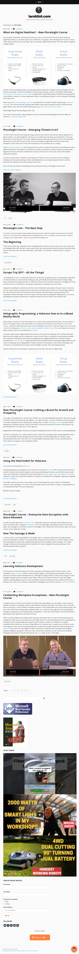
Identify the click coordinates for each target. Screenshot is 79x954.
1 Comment (19, 511)
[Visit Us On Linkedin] (11, 925)
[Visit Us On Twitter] (4, 925)
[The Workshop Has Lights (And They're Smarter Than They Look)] (39, 814)
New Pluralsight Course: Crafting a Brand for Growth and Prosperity (38, 411)
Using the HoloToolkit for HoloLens (24, 460)
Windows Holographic (10, 478)
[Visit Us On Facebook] (8, 925)
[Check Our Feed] (17, 925)
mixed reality (7, 504)
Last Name (6, 892)
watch (39, 633)
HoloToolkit (68, 474)
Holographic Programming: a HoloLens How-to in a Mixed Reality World (38, 315)
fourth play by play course (15, 147)
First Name (6, 884)
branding (7, 451)
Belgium (13, 573)
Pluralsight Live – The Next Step (22, 228)
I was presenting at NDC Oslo (24, 102)
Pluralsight (34, 330)
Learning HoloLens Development (23, 566)
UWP (14, 504)
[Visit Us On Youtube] (14, 925)
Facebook (21, 340)
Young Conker (56, 474)
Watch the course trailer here (12, 170)
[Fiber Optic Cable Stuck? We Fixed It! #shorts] (39, 773)
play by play (12, 556)
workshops (35, 328)
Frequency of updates (10, 899)
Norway (19, 573)
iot (5, 218)
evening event (30, 525)
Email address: (8, 907)
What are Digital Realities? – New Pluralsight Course (35, 32)
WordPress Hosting (32, 950)
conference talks (25, 328)
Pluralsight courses (48, 328)
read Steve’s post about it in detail (50, 107)
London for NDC (29, 522)
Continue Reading (10, 256)
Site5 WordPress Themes (14, 950)
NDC (6, 556)
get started (49, 470)
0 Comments (19, 29)
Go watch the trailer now (17, 117)
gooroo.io (26, 466)
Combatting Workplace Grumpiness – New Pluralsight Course (36, 596)
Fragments (46, 474)
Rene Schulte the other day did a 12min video (17, 94)
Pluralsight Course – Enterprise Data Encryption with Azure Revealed (35, 516)
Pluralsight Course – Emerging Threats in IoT (30, 129)
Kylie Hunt (6, 628)
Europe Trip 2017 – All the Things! (23, 272)
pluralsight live (8, 262)
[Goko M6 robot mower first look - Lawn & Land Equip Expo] (39, 856)
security (10, 218)
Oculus (15, 340)
